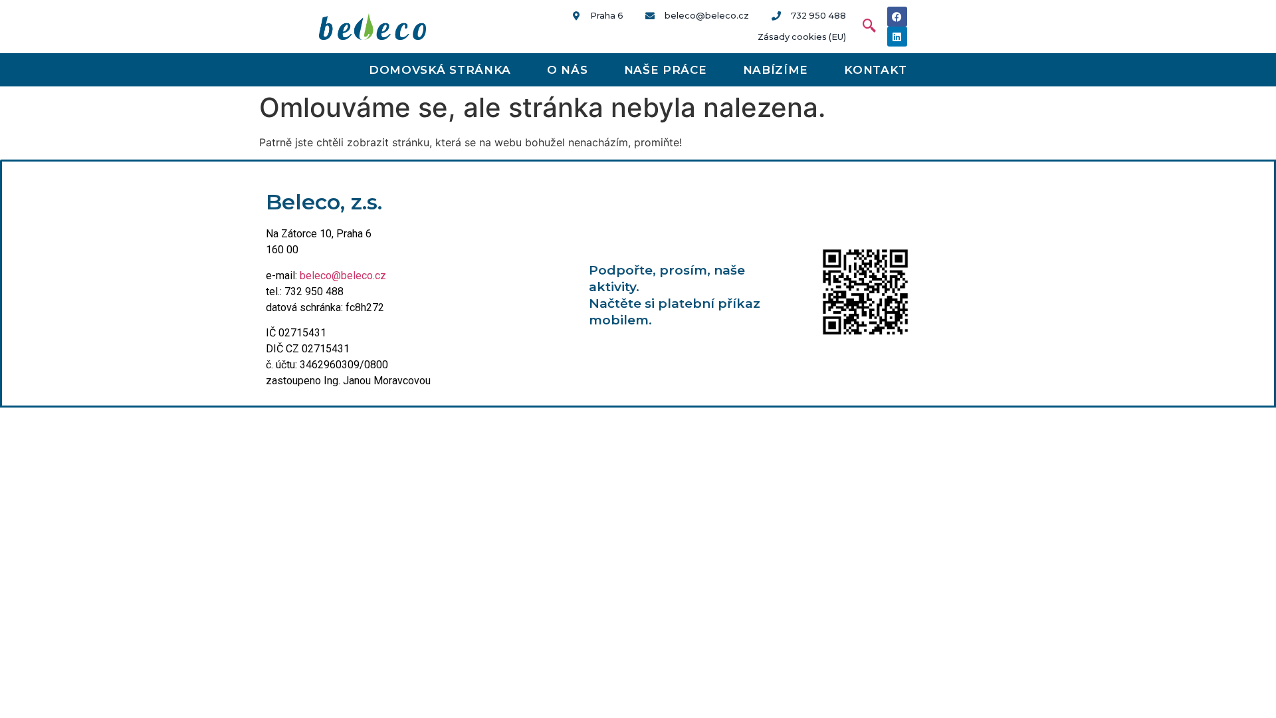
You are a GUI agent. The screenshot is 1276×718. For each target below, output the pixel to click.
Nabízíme (776, 69)
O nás (567, 69)
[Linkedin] (897, 37)
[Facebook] (897, 17)
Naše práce (665, 69)
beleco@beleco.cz (343, 275)
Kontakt (875, 69)
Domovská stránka (440, 69)
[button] (862, 26)
